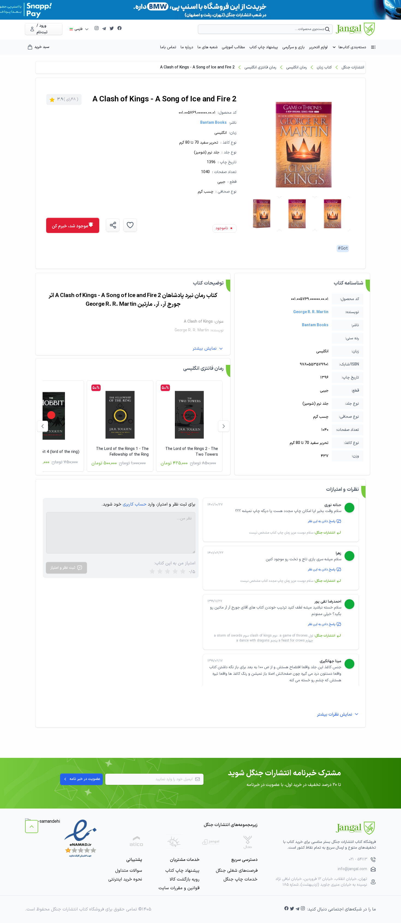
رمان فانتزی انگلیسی (260, 67)
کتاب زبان (324, 67)
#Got (343, 248)
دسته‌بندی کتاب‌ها (352, 47)
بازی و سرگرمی (293, 47)
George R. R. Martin (310, 312)
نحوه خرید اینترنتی (125, 879)
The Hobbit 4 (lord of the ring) (52, 452)
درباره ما (187, 47)
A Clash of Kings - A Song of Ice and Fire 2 (197, 67)
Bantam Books (213, 123)
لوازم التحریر (318, 47)
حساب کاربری (134, 504)
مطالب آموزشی (233, 47)
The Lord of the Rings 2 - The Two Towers (191, 452)
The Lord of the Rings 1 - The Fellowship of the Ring (122, 452)
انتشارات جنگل (353, 67)
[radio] (152, 572)
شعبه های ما (207, 47)
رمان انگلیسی (296, 67)
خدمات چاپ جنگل (240, 879)
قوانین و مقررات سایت (178, 888)
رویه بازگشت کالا (184, 879)
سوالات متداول (128, 870)
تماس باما (168, 47)
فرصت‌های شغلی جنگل (237, 870)
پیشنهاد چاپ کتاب (263, 47)
